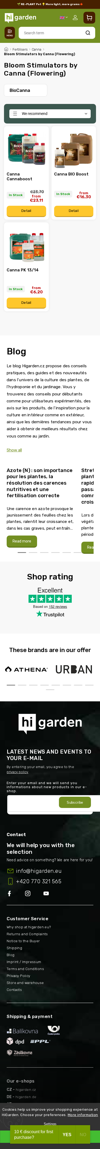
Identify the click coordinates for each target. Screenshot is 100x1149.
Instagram (34, 894)
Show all (14, 450)
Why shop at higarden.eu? (29, 927)
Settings (50, 1124)
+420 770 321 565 (38, 881)
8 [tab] (89, 685)
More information (83, 1115)
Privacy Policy (18, 976)
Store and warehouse (25, 983)
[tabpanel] (41, 505)
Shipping (14, 948)
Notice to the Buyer (23, 941)
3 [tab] (44, 552)
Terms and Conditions (25, 969)
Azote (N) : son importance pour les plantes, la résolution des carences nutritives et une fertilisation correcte (40, 483)
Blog (11, 955)
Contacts (14, 990)
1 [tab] (22, 552)
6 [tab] (78, 552)
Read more (22, 541)
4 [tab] (55, 552)
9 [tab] (50, 689)
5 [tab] (66, 552)
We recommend (34, 113)
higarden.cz (26, 1090)
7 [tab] (78, 685)
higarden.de (25, 1097)
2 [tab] (33, 552)
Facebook (16, 894)
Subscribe (75, 802)
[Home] (6, 48)
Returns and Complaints (27, 934)
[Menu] (10, 33)
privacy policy (17, 772)
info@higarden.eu (39, 871)
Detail (26, 211)
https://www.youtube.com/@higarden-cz (48, 894)
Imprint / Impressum (24, 962)
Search (88, 33)
